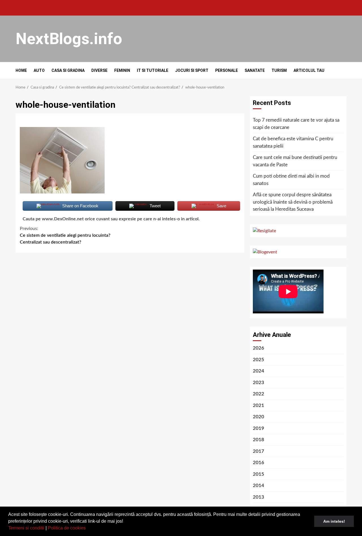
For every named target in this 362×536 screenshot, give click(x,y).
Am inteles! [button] (334, 521)
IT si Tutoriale (152, 70)
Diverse (99, 70)
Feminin (122, 70)
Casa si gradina (68, 70)
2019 (258, 428)
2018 (258, 439)
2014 (258, 485)
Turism (279, 70)
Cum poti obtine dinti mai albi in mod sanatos (291, 180)
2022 (258, 393)
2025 (258, 359)
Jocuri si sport (191, 70)
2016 (258, 462)
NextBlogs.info (69, 38)
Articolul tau (309, 70)
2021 (258, 405)
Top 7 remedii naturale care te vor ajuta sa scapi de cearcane (296, 124)
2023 (258, 382)
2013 (258, 497)
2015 (258, 474)
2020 (258, 416)
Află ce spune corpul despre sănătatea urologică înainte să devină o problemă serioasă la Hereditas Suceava (293, 202)
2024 (258, 371)
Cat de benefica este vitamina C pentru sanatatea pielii (293, 142)
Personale (226, 70)
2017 (258, 451)
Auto (39, 70)
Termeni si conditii (26, 528)
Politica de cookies (67, 528)
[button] (88, 528)
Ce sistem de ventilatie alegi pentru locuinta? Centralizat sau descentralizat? (65, 235)
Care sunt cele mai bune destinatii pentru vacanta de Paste (295, 161)
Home (21, 70)
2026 (258, 348)
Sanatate (255, 70)
